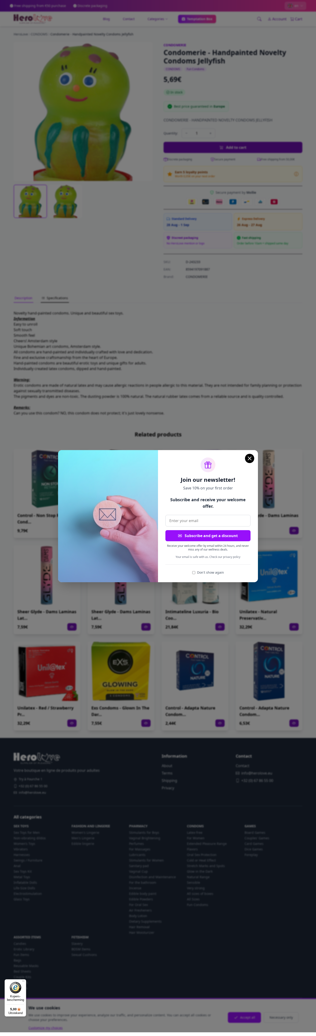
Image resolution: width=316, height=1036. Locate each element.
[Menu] (23, 982)
